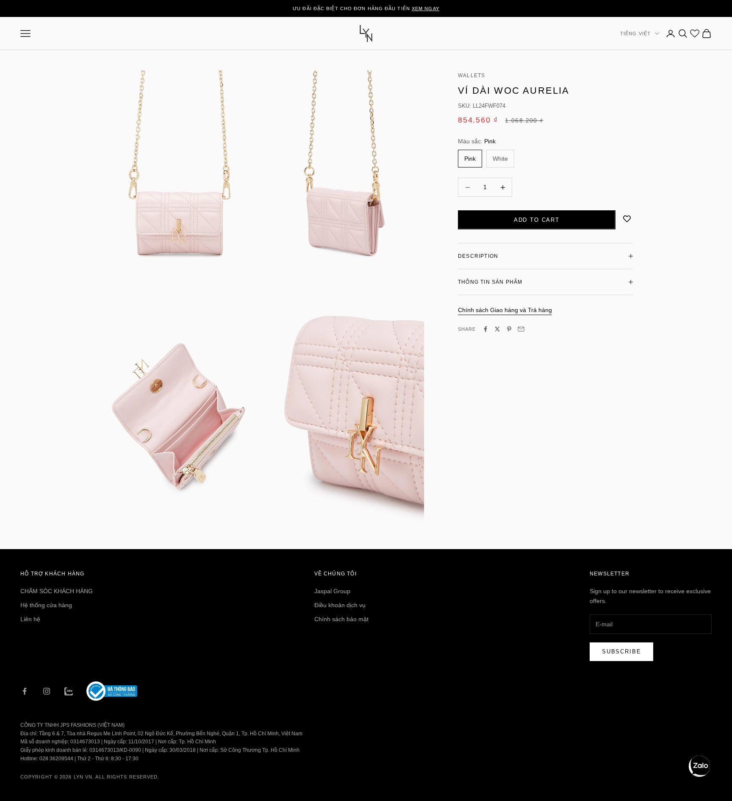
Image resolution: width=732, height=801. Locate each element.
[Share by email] (521, 329)
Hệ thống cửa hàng (46, 605)
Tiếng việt (635, 33)
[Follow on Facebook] (24, 691)
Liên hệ (30, 619)
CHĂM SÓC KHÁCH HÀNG (56, 591)
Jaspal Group (332, 591)
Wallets (471, 75)
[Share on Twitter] (497, 329)
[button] (699, 766)
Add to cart (537, 220)
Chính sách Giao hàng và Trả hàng (505, 310)
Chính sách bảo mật (341, 619)
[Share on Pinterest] (509, 329)
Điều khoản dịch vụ (340, 605)
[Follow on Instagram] (46, 691)
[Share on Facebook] (485, 329)
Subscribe (621, 651)
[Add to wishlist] (627, 218)
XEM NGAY (425, 8)
